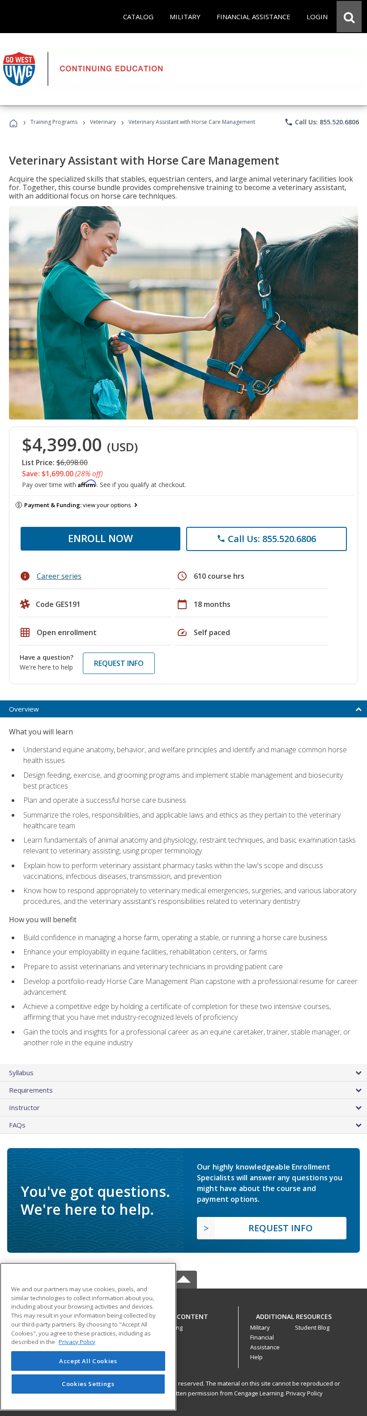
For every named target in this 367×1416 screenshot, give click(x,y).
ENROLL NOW (100, 538)
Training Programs (53, 122)
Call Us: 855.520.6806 (321, 122)
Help (256, 1357)
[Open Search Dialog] (349, 16)
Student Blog (312, 1327)
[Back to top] (183, 1314)
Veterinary (103, 122)
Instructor (24, 1107)
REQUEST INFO (119, 663)
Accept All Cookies (88, 1361)
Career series (59, 576)
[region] (88, 1337)
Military (260, 1327)
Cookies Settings (88, 1384)
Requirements (31, 1089)
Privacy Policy (304, 1393)
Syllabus (21, 1072)
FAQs (17, 1124)
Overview (24, 708)
